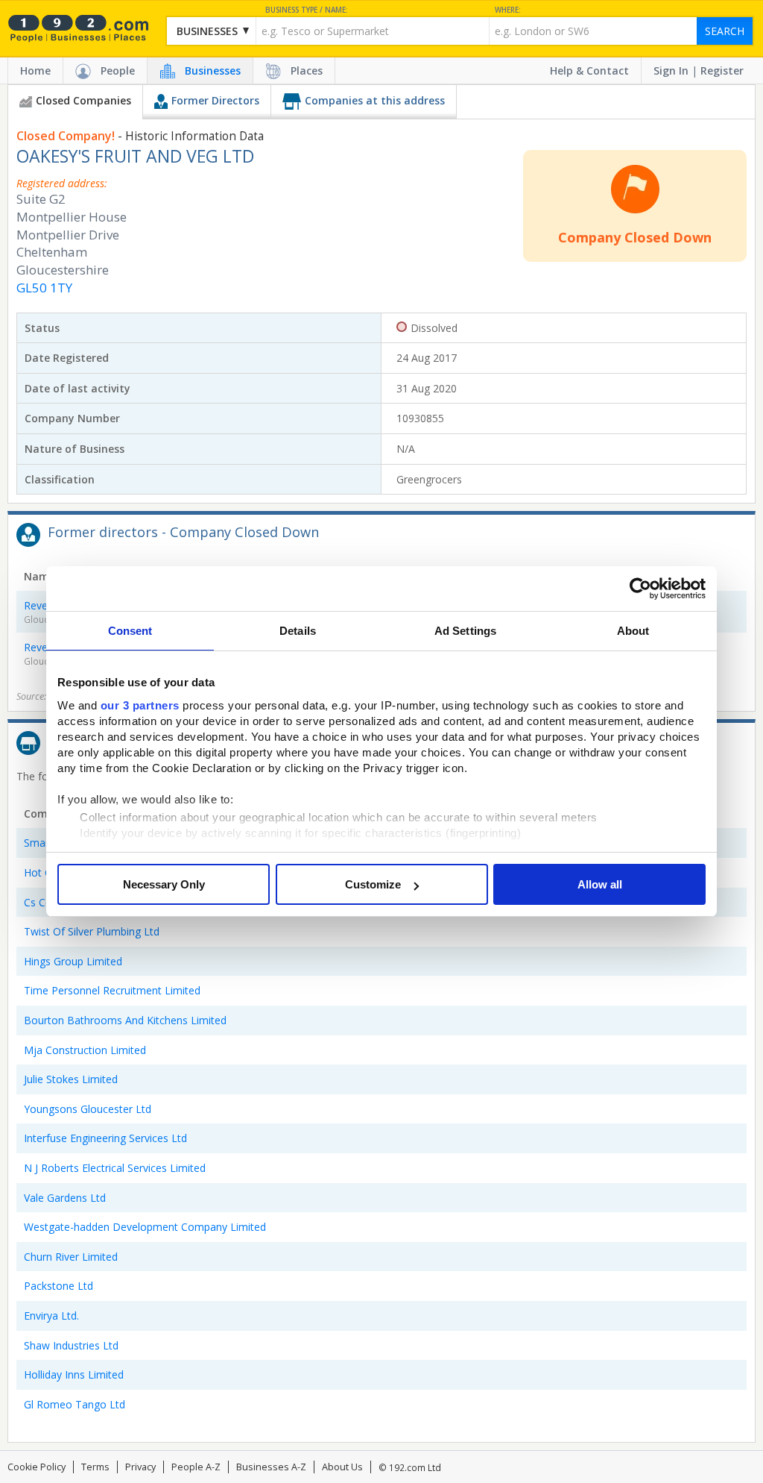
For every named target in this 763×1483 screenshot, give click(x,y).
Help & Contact (589, 70)
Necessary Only (164, 884)
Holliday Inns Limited (74, 1374)
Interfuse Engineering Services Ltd (105, 1138)
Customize (373, 884)
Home (35, 70)
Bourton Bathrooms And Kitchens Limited (125, 1020)
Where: (508, 10)
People (118, 70)
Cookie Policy (36, 1467)
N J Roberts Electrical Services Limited (115, 1168)
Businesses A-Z (271, 1467)
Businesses (213, 70)
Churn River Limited (71, 1257)
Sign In (670, 70)
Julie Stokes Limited (71, 1079)
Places (307, 70)
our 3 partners (140, 705)
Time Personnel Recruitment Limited (112, 990)
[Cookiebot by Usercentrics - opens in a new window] (640, 588)
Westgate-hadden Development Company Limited (145, 1227)
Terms (95, 1467)
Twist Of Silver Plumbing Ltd (91, 931)
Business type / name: (306, 10)
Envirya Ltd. (51, 1315)
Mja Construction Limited (85, 1050)
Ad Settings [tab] (465, 630)
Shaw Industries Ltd (71, 1345)
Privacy (140, 1467)
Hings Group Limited (73, 961)
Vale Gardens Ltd (65, 1198)
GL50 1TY (44, 287)
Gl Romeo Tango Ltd (74, 1404)
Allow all (599, 884)
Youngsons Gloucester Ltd (87, 1109)
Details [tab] (297, 630)
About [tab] (633, 630)
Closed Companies (83, 100)
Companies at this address (375, 100)
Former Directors (215, 100)
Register (722, 70)
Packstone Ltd (58, 1286)
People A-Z (196, 1467)
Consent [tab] (130, 630)
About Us (342, 1467)
